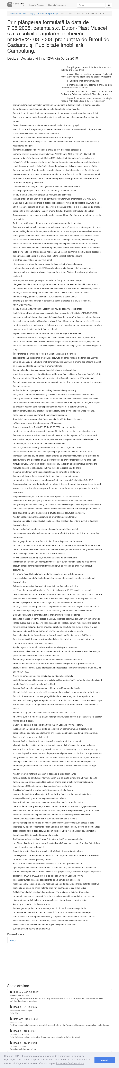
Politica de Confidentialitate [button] (70, 1063)
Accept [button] (104, 1060)
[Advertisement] (32, 85)
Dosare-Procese (36, 4)
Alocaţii (12, 940)
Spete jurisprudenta (57, 4)
